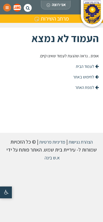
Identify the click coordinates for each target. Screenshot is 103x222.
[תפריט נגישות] (6, 192)
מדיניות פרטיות (51, 142)
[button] (17, 8)
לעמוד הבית (85, 66)
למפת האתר (85, 87)
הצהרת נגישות (80, 142)
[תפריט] (7, 8)
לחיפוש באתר (84, 77)
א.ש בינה (52, 158)
